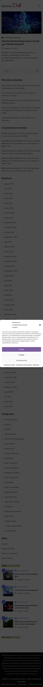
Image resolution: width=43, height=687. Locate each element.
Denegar (21, 355)
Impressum (36, 365)
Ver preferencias (21, 360)
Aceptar (21, 349)
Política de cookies (9, 365)
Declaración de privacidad (24, 365)
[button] (40, 325)
